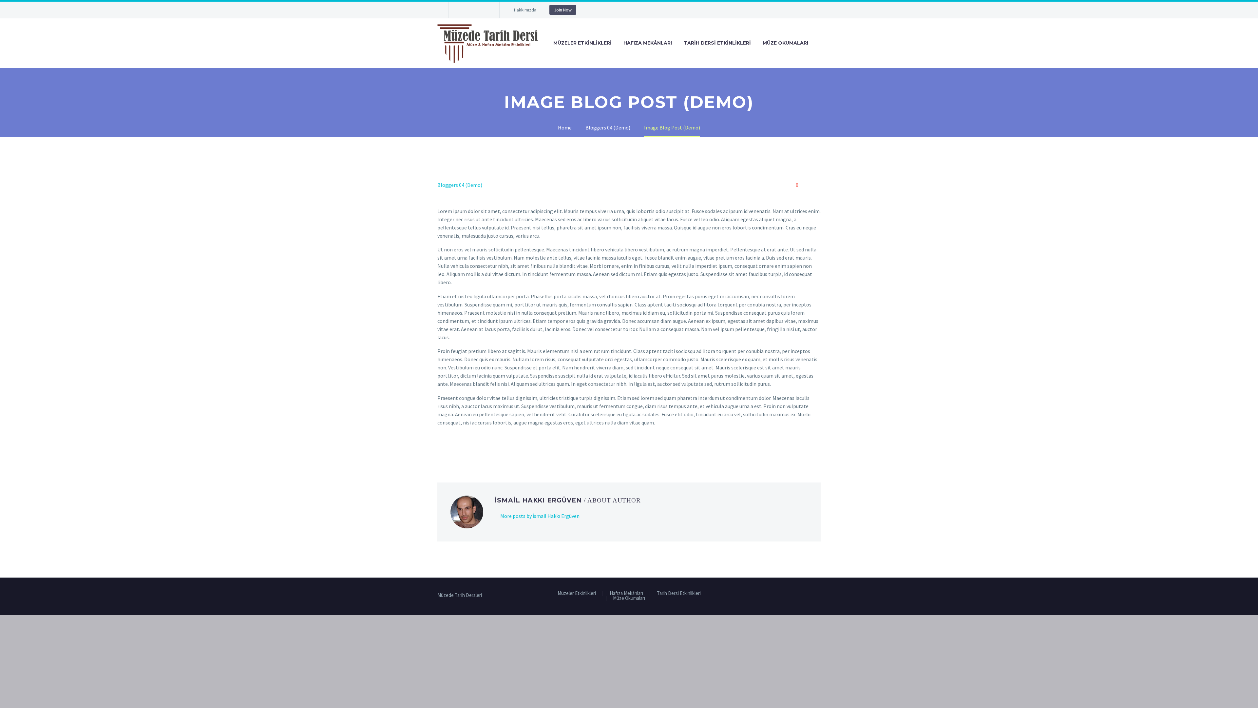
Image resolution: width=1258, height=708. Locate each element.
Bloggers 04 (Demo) (459, 185)
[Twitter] (473, 11)
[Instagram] (483, 11)
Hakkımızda (525, 10)
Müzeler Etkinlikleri (582, 43)
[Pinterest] (460, 449)
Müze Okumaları (785, 43)
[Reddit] (489, 449)
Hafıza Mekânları (647, 43)
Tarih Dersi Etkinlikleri (717, 43)
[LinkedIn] (479, 449)
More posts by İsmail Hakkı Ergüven (540, 516)
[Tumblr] (470, 449)
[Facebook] (463, 11)
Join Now (563, 10)
